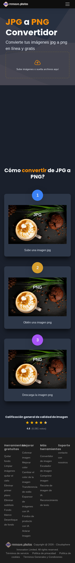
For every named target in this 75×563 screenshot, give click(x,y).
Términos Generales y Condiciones (42, 556)
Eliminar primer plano (8, 490)
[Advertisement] (37, 122)
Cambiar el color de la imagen (28, 477)
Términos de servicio (17, 553)
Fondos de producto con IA (28, 521)
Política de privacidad (44, 553)
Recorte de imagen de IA (46, 490)
